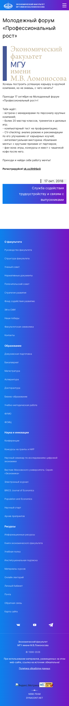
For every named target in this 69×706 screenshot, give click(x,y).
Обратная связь (13, 603)
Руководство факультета (18, 250)
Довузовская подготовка (18, 353)
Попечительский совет (16, 284)
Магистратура (12, 370)
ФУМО (7, 413)
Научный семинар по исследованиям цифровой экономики (30, 459)
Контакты (9, 335)
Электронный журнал (16, 481)
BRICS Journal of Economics (19, 490)
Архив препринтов (14, 516)
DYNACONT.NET (34, 698)
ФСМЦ (8, 422)
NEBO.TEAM (34, 694)
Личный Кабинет (13, 585)
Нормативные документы (18, 275)
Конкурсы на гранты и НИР (19, 449)
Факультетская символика (19, 326)
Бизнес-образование (15, 396)
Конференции (11, 440)
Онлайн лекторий (14, 577)
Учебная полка (12, 551)
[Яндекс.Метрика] (27, 685)
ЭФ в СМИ (10, 309)
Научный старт (12, 507)
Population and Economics (18, 498)
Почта (7, 594)
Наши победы (11, 318)
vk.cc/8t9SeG (32, 168)
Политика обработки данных (34, 668)
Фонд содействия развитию (19, 301)
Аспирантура (11, 379)
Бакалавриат (11, 362)
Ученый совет (12, 267)
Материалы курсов (15, 568)
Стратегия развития (15, 292)
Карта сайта (11, 611)
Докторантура (12, 387)
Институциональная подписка (21, 560)
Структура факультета (17, 258)
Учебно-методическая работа (20, 405)
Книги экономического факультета (23, 543)
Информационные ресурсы (19, 534)
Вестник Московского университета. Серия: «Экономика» (28, 471)
